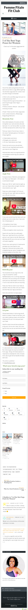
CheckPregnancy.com (9, 363)
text (6, 393)
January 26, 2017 (8, 37)
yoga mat (5, 474)
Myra (7, 503)
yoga (18, 46)
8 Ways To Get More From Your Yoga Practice (6, 454)
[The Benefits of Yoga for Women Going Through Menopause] (7, 436)
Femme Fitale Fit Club (14, 9)
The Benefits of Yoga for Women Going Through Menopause (6, 441)
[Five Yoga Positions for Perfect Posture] (18, 436)
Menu (15, 18)
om (17, 469)
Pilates (20, 469)
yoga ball (17, 471)
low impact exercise (11, 466)
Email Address (5, 372)
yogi (9, 474)
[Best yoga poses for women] (14, 28)
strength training (7, 471)
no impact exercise (7, 469)
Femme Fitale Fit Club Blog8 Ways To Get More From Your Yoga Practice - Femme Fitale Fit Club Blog (14, 531)
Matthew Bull (10, 517)
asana (4, 466)
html (6, 391)
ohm (14, 469)
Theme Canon (20, 604)
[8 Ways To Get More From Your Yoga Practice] (7, 449)
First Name (4, 378)
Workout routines (7, 38)
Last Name (4, 383)
